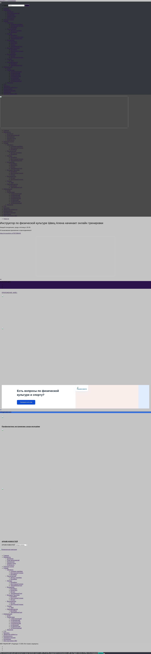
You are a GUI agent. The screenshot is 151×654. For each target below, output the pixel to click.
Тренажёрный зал (16, 38)
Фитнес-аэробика (16, 30)
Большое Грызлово (13, 48)
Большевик (10, 40)
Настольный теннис (16, 26)
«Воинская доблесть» (10, 87)
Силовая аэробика (16, 24)
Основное (10, 11)
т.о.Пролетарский (16, 81)
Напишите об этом (26, 402)
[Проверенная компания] (8, 549)
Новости (6, 219)
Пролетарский (11, 29)
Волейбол (13, 27)
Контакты (6, 86)
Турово (9, 59)
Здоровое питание (9, 90)
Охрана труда (11, 16)
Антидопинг (7, 92)
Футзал (12, 45)
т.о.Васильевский (16, 71)
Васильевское (11, 54)
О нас (9, 68)
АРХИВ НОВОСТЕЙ (8, 545)
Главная (6, 8)
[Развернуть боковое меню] (0, 279)
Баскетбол (13, 43)
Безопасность (7, 89)
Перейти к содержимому (8, 0)
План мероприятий (13, 13)
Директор (10, 83)
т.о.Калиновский (15, 76)
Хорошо (101, 653)
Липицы (9, 34)
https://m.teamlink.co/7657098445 (10, 233)
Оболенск (10, 23)
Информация (7, 67)
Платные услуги (8, 19)
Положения (11, 15)
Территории (11, 70)
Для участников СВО (10, 94)
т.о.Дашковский (15, 75)
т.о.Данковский (15, 73)
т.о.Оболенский (15, 79)
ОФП (12, 60)
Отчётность (10, 18)
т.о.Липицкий (14, 78)
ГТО (4, 84)
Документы (7, 10)
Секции (5, 21)
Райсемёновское (12, 62)
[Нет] (104, 653)
